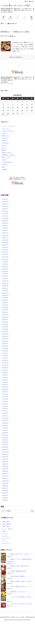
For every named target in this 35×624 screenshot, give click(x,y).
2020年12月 (5, 218)
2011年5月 (5, 406)
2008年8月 (5, 485)
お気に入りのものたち (8, 131)
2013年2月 (5, 355)
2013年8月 (5, 341)
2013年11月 (5, 336)
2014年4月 (5, 326)
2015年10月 (5, 295)
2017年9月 (5, 261)
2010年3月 (5, 440)
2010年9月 (5, 425)
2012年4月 (5, 379)
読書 (3, 167)
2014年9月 (5, 319)
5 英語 (4, 531)
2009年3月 (5, 469)
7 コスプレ (5, 536)
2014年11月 (5, 314)
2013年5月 (5, 348)
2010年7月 (5, 430)
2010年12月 (5, 418)
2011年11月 (5, 391)
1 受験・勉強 (5, 521)
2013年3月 (5, 353)
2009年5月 (5, 464)
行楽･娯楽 (4, 164)
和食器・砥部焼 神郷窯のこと (18, 576)
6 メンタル (5, 533)
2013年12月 (5, 334)
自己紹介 (4, 160)
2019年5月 (5, 228)
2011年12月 (5, 389)
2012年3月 (5, 382)
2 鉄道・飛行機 (6, 524)
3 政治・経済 (5, 526)
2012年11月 (5, 363)
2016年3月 (5, 290)
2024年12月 (5, 201)
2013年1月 (5, 358)
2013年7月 (5, 343)
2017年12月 (5, 254)
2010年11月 (5, 420)
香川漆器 (4, 169)
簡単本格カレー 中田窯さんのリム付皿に (15, 32)
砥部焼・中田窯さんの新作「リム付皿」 (21, 581)
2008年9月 (5, 483)
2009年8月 (5, 457)
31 (22, 113)
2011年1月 (5, 416)
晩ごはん (4, 148)
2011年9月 (5, 396)
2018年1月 (5, 252)
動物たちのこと (6, 135)
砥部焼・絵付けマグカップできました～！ (21, 554)
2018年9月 (5, 242)
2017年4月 (5, 271)
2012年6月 (5, 375)
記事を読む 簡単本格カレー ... (17, 57)
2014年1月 (5, 331)
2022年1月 (5, 208)
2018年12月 (5, 235)
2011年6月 (5, 404)
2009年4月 (5, 466)
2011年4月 (5, 408)
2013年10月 (5, 339)
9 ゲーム (4, 541)
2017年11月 (5, 257)
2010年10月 (5, 423)
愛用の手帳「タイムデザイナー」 (19, 591)
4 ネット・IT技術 (6, 529)
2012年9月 (5, 367)
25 (27, 110)
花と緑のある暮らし (7, 162)
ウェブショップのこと (8, 126)
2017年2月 (5, 276)
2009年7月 (5, 459)
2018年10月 (5, 240)
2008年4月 (5, 495)
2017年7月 (5, 266)
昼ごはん (14, 36)
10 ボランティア (6, 543)
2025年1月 (5, 199)
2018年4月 (5, 249)
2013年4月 (5, 351)
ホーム (4, 23)
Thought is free (26, 619)
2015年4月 (5, 305)
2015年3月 (5, 307)
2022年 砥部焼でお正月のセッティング (21, 586)
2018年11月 (5, 237)
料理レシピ (5, 140)
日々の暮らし (5, 143)
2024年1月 (5, 204)
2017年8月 (5, 264)
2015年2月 (5, 310)
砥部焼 (4, 150)
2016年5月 (5, 288)
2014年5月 (5, 324)
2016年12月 (5, 281)
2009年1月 (5, 473)
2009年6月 (5, 461)
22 (13, 110)
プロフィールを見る (7, 83)
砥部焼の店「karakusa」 (8, 155)
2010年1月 (5, 444)
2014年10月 (5, 317)
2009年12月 (5, 447)
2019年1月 (5, 233)
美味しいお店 (5, 157)
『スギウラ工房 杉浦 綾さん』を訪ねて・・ (19, 598)
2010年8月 (5, 428)
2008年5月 (5, 493)
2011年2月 (5, 413)
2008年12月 (5, 476)
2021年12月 (5, 211)
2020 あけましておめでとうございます (21, 603)
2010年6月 (5, 432)
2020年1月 (5, 221)
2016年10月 (5, 283)
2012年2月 (5, 384)
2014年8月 (5, 322)
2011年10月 (5, 394)
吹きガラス (5, 138)
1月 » (6, 115)
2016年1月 (5, 293)
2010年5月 (5, 435)
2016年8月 (5, 286)
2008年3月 (5, 497)
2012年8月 (5, 370)
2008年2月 (5, 500)
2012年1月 (5, 387)
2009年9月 (5, 454)
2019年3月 (5, 230)
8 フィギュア (5, 538)
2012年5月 (5, 377)
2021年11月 (5, 213)
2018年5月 (5, 247)
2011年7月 (5, 401)
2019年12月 (5, 223)
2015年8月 (5, 298)
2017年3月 (5, 274)
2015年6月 (5, 300)
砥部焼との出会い (7, 152)
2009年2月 (5, 471)
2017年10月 (5, 259)
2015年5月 (5, 302)
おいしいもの (5, 128)
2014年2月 (5, 329)
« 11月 (2, 115)
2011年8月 (5, 399)
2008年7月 (5, 488)
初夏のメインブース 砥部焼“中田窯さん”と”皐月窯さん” (20, 560)
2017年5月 (5, 269)
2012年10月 (5, 365)
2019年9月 (5, 225)
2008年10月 (5, 481)
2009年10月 (5, 452)
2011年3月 (5, 411)
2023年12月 (5, 206)
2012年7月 (5, 372)
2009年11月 (5, 449)
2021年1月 (5, 216)
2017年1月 (5, 278)
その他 (4, 133)
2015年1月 (5, 312)
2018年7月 (5, 245)
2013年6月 (5, 346)
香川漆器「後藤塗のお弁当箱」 (18, 571)
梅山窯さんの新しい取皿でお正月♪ (19, 566)
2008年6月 (5, 490)
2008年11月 (5, 478)
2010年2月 (5, 442)
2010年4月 (5, 437)
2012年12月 (5, 360)
